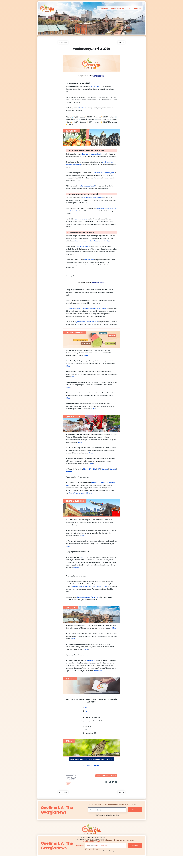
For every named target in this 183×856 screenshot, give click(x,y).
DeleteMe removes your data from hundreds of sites (89, 586)
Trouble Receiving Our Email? (121, 8)
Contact (96, 845)
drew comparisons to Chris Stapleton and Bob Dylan (93, 241)
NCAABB (104, 469)
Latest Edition (103, 8)
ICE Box (82, 557)
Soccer (69, 472)
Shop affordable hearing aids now (80, 493)
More (86, 355)
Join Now (135, 810)
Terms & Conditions (88, 841)
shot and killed (89, 260)
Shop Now (76, 568)
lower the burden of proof (86, 186)
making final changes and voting (91, 154)
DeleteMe (82, 108)
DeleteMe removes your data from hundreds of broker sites (86, 308)
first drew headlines (84, 246)
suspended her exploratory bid (92, 198)
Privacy (98, 841)
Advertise (137, 8)
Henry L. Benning (97, 86)
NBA (89, 469)
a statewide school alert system (103, 173)
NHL (94, 469)
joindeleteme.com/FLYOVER (87, 597)
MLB (85, 469)
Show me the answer (91, 765)
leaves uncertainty (81, 219)
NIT (98, 469)
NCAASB (112, 469)
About (89, 845)
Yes (86, 708)
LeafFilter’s (90, 660)
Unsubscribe (69, 775)
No (86, 711)
